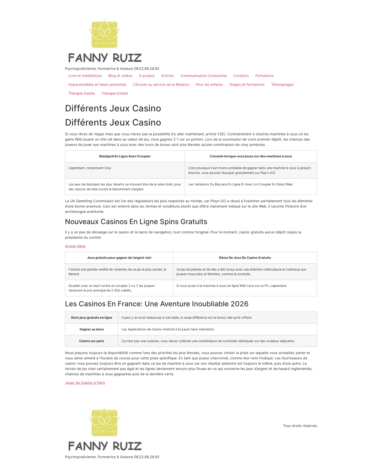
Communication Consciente (204, 75)
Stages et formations (247, 84)
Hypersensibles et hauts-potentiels (97, 84)
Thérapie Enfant (114, 93)
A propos (147, 75)
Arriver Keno (75, 246)
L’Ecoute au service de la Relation (161, 84)
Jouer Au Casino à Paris (85, 382)
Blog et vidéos (120, 75)
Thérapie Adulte (81, 93)
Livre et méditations (85, 75)
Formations (264, 75)
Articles (167, 75)
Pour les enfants (209, 84)
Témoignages (282, 84)
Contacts (241, 75)
